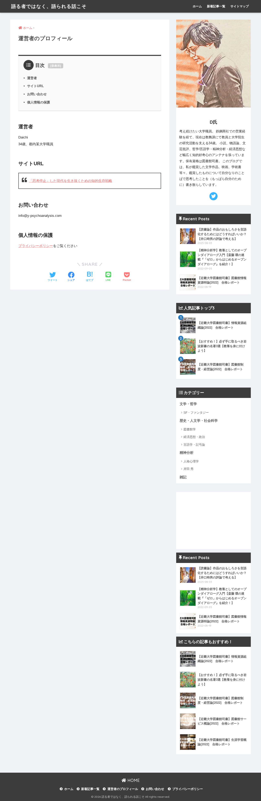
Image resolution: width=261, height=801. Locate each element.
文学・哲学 (188, 404)
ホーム (197, 6)
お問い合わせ (37, 94)
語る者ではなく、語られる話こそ (49, 6)
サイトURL (35, 86)
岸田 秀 (189, 469)
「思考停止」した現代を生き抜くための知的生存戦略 (70, 181)
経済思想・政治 (194, 437)
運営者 (32, 78)
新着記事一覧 (216, 6)
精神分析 (187, 453)
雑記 (183, 477)
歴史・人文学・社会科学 (199, 421)
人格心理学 (191, 461)
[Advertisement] (213, 520)
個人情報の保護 (38, 102)
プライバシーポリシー (35, 246)
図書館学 (190, 429)
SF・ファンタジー (196, 412)
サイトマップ (239, 6)
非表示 (55, 65)
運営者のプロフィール (122, 789)
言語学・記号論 (194, 444)
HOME (133, 780)
